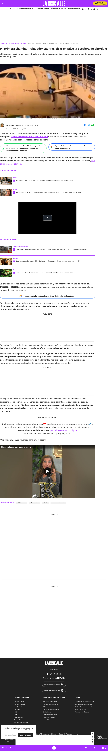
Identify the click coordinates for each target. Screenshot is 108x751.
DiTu (15, 714)
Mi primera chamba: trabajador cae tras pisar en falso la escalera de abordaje (53, 43)
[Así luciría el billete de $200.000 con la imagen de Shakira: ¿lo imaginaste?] (6, 181)
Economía (16, 270)
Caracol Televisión (19, 704)
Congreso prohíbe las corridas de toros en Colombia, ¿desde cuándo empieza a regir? (48, 261)
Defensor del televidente (50, 704)
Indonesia (34, 503)
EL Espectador (19, 717)
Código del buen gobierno (51, 709)
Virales (23, 43)
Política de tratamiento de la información (87, 707)
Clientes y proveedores (50, 714)
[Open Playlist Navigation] (105, 748)
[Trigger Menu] (3, 3)
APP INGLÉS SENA (74, 9)
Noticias (15, 258)
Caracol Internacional (21, 722)
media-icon (54, 748)
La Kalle (2, 43)
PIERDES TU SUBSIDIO (58, 9)
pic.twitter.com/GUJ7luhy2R (63, 430)
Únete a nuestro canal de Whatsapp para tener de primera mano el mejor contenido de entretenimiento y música (25, 148)
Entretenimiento (13, 43)
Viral (45, 503)
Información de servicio (20, 246)
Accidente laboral (58, 503)
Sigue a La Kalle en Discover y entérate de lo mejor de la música (72, 147)
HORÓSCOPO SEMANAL (26, 9)
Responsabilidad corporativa (83, 704)
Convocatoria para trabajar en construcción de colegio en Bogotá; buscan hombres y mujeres (51, 249)
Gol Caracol (18, 707)
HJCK (16, 712)
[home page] (54, 3)
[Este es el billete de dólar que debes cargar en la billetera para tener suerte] (6, 273)
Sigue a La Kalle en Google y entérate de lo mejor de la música (49, 296)
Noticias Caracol (19, 701)
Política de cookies (80, 709)
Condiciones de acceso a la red (84, 701)
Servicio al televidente (50, 701)
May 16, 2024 (64, 433)
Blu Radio (17, 709)
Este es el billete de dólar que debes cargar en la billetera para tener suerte (44, 273)
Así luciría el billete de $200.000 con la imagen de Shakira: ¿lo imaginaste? (44, 180)
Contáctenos (47, 712)
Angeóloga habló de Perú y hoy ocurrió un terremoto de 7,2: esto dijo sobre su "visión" (48, 192)
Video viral (21, 503)
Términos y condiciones (82, 712)
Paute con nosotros (49, 717)
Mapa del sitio (47, 720)
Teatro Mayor (18, 720)
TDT (44, 707)
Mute (86, 748)
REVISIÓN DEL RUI (42, 9)
